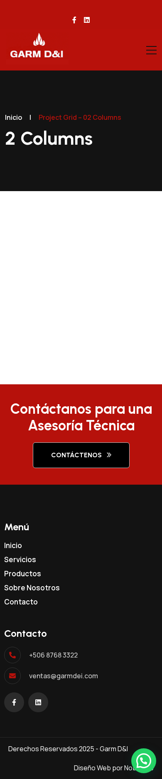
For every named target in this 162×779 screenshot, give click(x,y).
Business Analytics (67, 323)
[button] (143, 760)
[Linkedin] (38, 702)
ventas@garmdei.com (63, 675)
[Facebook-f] (14, 702)
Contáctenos (76, 455)
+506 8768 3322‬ (53, 655)
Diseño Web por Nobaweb (114, 767)
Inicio (13, 117)
